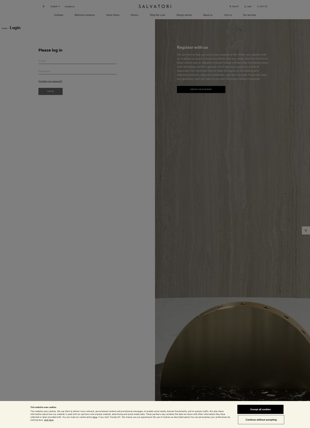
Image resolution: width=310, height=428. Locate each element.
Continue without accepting (261, 419)
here (95, 417)
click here (49, 420)
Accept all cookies (260, 409)
